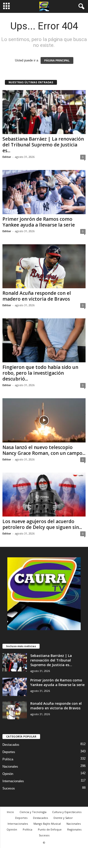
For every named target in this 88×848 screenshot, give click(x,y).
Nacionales (10, 766)
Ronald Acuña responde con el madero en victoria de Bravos (36, 296)
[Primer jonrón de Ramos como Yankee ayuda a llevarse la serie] (44, 192)
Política (7, 759)
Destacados (10, 744)
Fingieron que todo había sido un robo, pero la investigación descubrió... (40, 373)
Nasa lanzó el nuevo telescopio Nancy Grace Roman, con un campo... (43, 450)
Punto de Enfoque (50, 829)
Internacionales (13, 781)
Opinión (7, 774)
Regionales (74, 829)
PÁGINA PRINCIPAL (57, 60)
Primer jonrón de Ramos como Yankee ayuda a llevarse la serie (38, 222)
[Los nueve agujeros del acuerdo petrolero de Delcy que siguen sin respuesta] (44, 495)
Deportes (8, 752)
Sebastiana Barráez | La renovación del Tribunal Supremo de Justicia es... (43, 145)
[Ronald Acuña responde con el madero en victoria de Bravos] (44, 266)
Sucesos (8, 788)
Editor (6, 157)
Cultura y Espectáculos (66, 812)
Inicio (10, 812)
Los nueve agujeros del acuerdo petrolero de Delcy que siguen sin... (42, 524)
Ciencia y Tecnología (33, 812)
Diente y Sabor (63, 818)
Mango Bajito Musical (47, 823)
